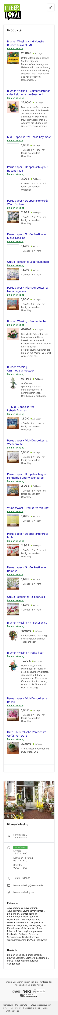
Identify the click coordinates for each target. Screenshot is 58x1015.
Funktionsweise (12, 1011)
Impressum (8, 1005)
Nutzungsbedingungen (40, 1005)
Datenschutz (21, 1005)
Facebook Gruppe (31, 1008)
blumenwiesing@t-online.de (28, 885)
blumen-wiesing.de (23, 892)
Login (45, 1008)
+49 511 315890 (21, 878)
